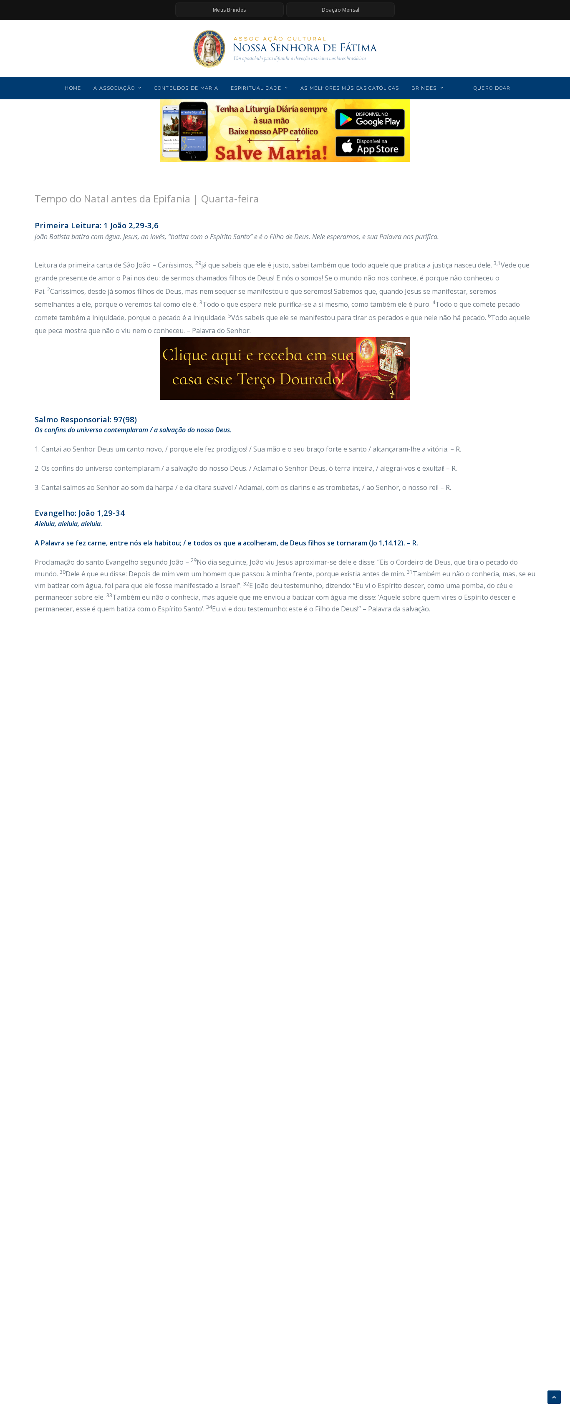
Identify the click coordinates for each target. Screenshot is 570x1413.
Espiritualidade (256, 88)
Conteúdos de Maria (186, 88)
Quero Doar (492, 88)
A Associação (114, 88)
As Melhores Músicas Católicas (349, 88)
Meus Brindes (229, 9)
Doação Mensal (341, 9)
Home (73, 88)
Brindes (423, 88)
